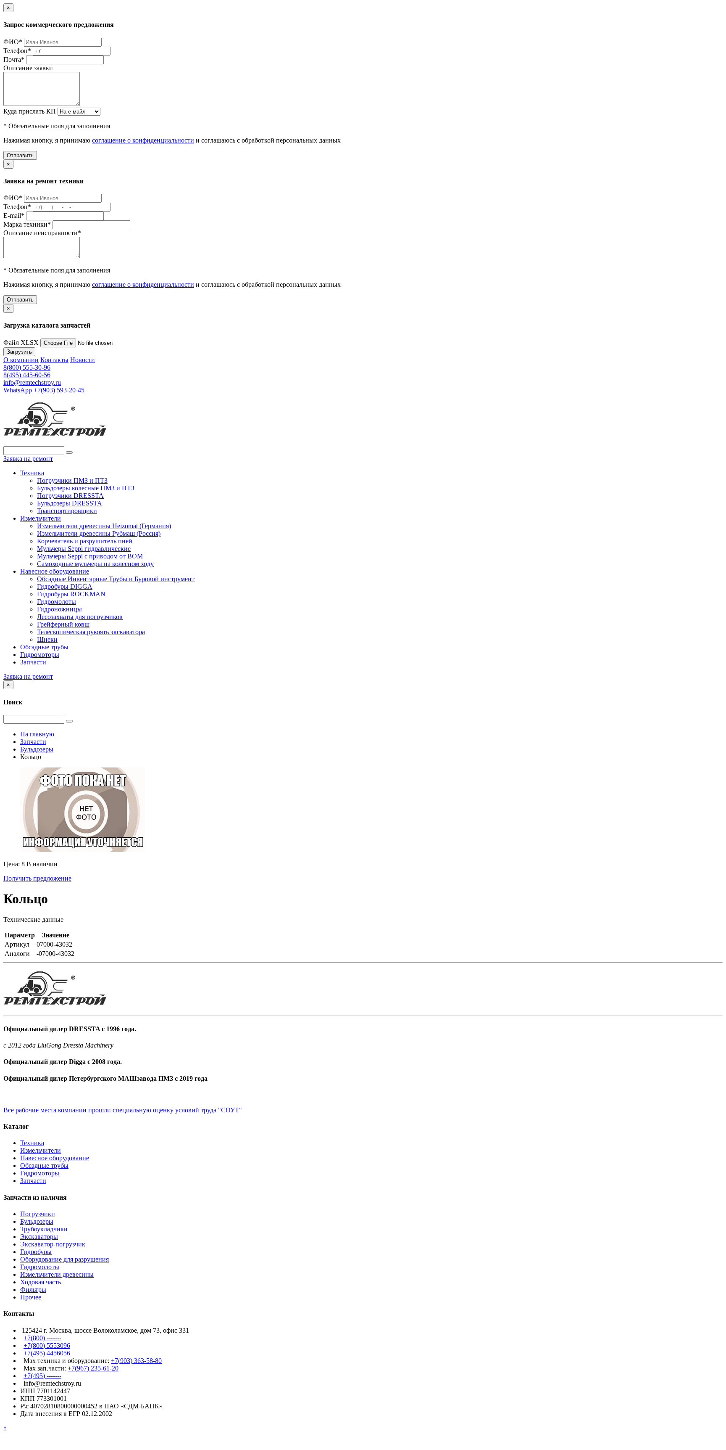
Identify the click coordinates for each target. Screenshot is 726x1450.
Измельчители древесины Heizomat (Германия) (104, 525)
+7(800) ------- (42, 1338)
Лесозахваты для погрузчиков (80, 616)
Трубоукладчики (44, 1229)
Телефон (17, 50)
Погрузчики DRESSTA (70, 495)
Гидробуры (36, 1251)
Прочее (30, 1297)
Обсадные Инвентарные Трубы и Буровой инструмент (116, 578)
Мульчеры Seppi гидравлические (84, 548)
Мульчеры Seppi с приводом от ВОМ (90, 556)
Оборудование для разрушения (64, 1259)
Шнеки (47, 639)
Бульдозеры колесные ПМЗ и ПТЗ (85, 488)
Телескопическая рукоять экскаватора (91, 631)
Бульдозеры (36, 1221)
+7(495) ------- (42, 1375)
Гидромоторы (39, 654)
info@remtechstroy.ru (32, 382)
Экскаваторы (39, 1236)
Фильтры (33, 1289)
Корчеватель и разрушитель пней (84, 541)
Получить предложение (37, 878)
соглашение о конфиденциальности (143, 140)
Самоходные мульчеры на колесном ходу (95, 563)
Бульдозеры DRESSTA (69, 503)
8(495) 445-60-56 (26, 374)
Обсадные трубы (44, 647)
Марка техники (27, 224)
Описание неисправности (42, 232)
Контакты (54, 359)
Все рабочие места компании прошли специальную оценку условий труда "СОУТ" (122, 1110)
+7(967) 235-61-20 (93, 1368)
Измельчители (40, 518)
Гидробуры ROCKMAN (71, 594)
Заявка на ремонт (28, 458)
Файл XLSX (21, 342)
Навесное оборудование (54, 571)
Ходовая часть (40, 1282)
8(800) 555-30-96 (26, 367)
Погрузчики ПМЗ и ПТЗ (72, 480)
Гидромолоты (56, 601)
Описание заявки (28, 67)
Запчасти (33, 662)
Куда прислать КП (29, 111)
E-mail (13, 215)
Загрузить (19, 352)
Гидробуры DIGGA (64, 586)
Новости (82, 359)
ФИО (12, 41)
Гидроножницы (59, 609)
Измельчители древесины (57, 1274)
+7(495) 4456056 (47, 1353)
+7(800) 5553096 (47, 1345)
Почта (13, 59)
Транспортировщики (67, 510)
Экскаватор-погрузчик (52, 1244)
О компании (21, 359)
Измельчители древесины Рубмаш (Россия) (98, 533)
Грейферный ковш (63, 624)
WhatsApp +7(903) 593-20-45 (43, 390)
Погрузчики (37, 1213)
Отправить (20, 155)
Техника (32, 472)
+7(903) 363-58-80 (136, 1360)
